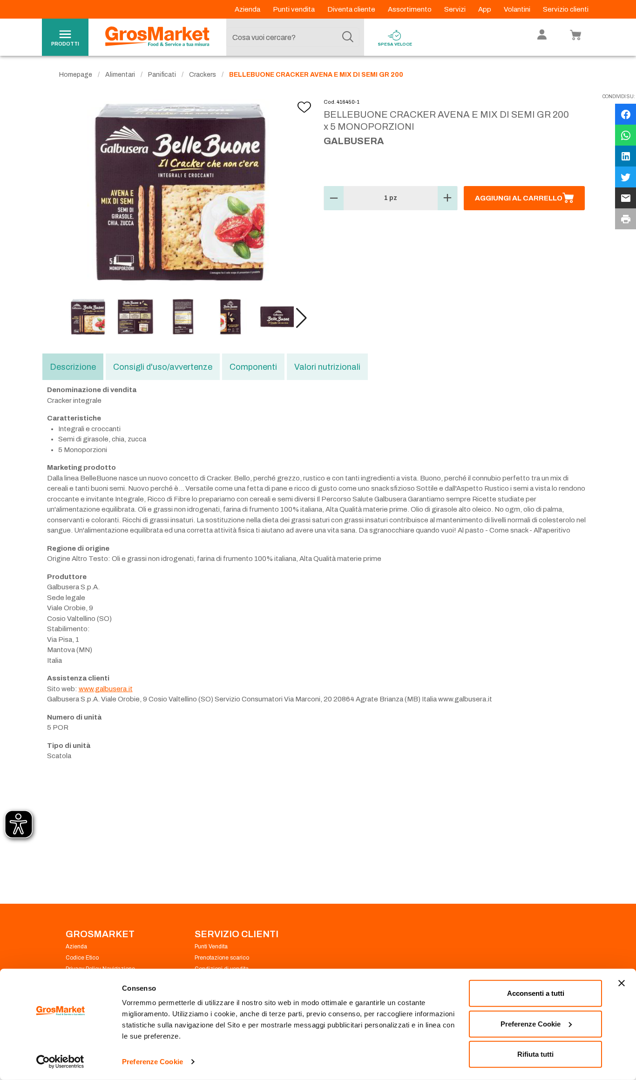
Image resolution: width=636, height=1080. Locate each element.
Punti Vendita (211, 946)
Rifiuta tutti (535, 1054)
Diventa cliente (352, 9)
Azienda (248, 9)
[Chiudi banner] (621, 983)
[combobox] (293, 37)
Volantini (518, 9)
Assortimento (410, 9)
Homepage (75, 74)
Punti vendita (294, 9)
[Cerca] (347, 37)
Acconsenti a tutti (535, 993)
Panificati (162, 74)
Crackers (202, 74)
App (485, 9)
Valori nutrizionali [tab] (327, 367)
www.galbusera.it (106, 689)
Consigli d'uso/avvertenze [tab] (162, 367)
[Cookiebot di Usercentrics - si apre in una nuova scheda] (60, 1062)
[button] (301, 318)
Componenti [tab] (253, 367)
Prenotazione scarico (222, 957)
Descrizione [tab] (73, 367)
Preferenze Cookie (152, 1062)
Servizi (455, 9)
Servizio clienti (566, 9)
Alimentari (120, 74)
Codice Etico (82, 957)
